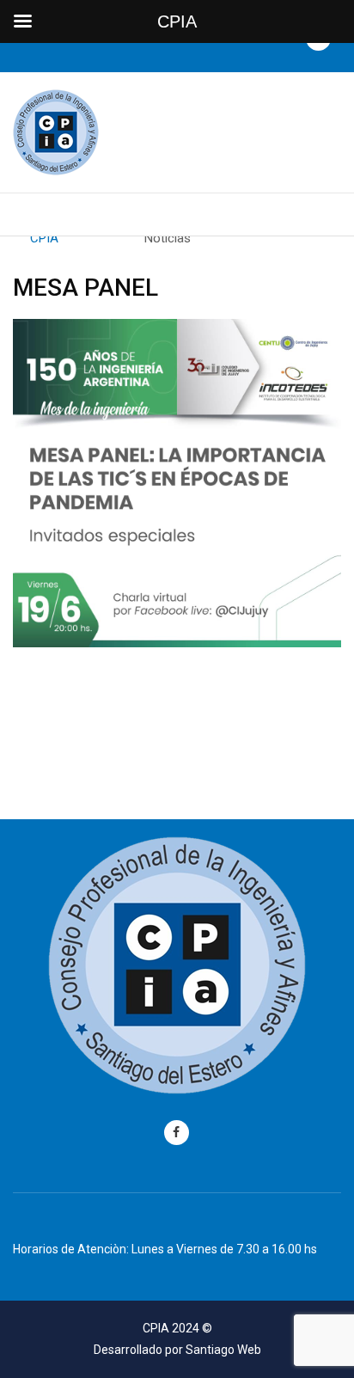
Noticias (167, 238)
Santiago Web (223, 1350)
